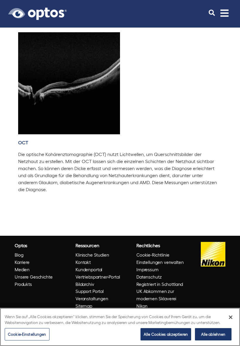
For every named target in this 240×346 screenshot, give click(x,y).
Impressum (147, 269)
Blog (19, 254)
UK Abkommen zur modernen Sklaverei (156, 295)
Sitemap (84, 305)
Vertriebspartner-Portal (98, 276)
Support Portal (90, 291)
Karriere (22, 262)
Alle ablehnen (213, 334)
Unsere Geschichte (33, 276)
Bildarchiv (85, 284)
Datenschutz (149, 276)
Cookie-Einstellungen (27, 334)
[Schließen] (230, 317)
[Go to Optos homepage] (37, 12)
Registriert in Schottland (159, 284)
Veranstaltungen (92, 298)
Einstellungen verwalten (160, 262)
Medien (22, 269)
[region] (120, 327)
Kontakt (83, 262)
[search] (212, 12)
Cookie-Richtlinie (152, 254)
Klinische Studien (92, 254)
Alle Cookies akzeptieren (166, 334)
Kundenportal (89, 269)
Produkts (23, 284)
